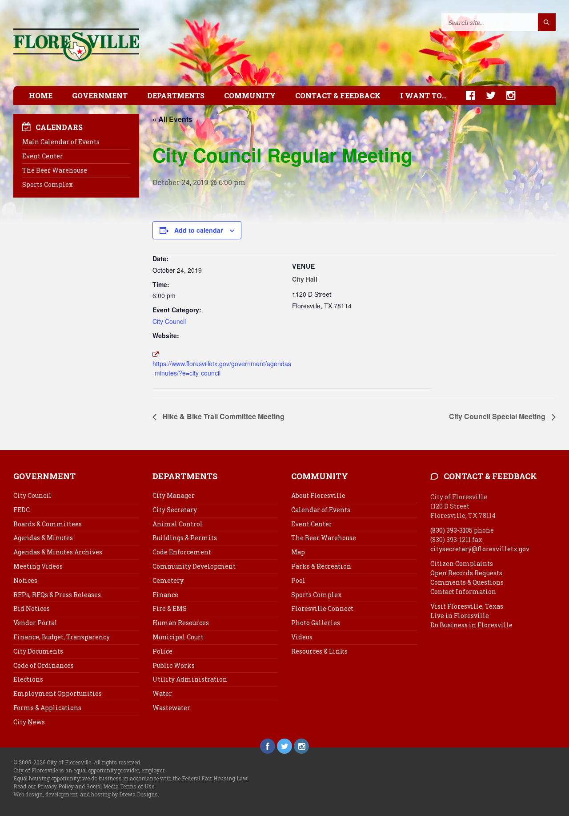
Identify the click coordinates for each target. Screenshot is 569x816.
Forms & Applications (47, 707)
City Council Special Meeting (498, 416)
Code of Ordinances (43, 665)
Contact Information (463, 591)
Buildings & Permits (184, 537)
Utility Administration (189, 679)
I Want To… (423, 95)
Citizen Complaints (461, 563)
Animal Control (177, 524)
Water (162, 693)
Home (40, 95)
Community (250, 95)
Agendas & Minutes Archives (57, 552)
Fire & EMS (169, 608)
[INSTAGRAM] (506, 95)
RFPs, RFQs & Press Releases (57, 594)
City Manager (173, 495)
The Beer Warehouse (54, 170)
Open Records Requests (466, 573)
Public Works (173, 665)
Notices (25, 580)
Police (162, 651)
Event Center (42, 156)
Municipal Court (178, 637)
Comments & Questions (467, 582)
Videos (302, 637)
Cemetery (168, 580)
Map (298, 552)
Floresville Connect (322, 608)
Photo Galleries (315, 622)
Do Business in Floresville (471, 625)
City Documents (38, 651)
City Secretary (174, 509)
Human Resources (180, 622)
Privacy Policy (55, 786)
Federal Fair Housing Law (214, 778)
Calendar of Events (320, 509)
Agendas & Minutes (43, 537)
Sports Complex (47, 184)
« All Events (172, 119)
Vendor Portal (35, 622)
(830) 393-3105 (451, 530)
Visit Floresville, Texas (466, 606)
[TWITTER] (486, 95)
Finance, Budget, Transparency (61, 637)
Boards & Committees (47, 524)
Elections (28, 679)
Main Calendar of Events (61, 141)
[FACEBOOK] (466, 95)
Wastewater (171, 707)
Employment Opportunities (57, 693)
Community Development (194, 566)
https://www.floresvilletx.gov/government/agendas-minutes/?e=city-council (221, 368)
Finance (165, 594)
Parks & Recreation (321, 566)
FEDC (21, 509)
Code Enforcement (181, 552)
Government (100, 95)
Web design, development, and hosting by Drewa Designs (85, 794)
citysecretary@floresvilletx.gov (479, 549)
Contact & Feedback (338, 95)
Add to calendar (198, 230)
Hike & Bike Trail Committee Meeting (222, 416)
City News (29, 722)
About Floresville (318, 495)
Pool (298, 580)
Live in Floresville (459, 615)
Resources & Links (319, 651)
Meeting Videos (38, 566)
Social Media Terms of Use (120, 786)
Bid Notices (31, 608)
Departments (175, 95)
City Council (169, 321)
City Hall (304, 279)
